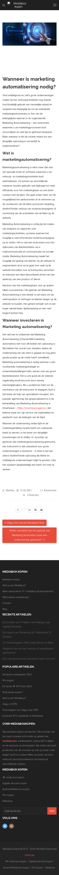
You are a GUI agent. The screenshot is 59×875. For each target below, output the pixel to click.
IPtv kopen (8, 680)
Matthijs (10, 490)
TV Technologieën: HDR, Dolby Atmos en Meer (28, 642)
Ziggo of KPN (9, 704)
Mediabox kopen (11, 579)
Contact (6, 603)
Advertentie (50, 490)
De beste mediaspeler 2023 (17, 674)
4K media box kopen (13, 777)
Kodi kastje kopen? (12, 692)
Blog (4, 609)
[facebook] (17, 509)
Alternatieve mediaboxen (15, 597)
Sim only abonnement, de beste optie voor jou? (28, 658)
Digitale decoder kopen (14, 783)
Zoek (52, 811)
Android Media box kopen (16, 789)
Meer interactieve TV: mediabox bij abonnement (28, 591)
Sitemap (30, 855)
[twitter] (23, 507)
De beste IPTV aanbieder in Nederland (22, 715)
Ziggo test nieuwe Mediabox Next (25, 522)
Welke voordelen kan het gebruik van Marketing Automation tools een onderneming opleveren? (29, 535)
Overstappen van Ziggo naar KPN (20, 709)
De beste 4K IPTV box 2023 (17, 686)
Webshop (7, 801)
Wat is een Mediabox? (14, 585)
